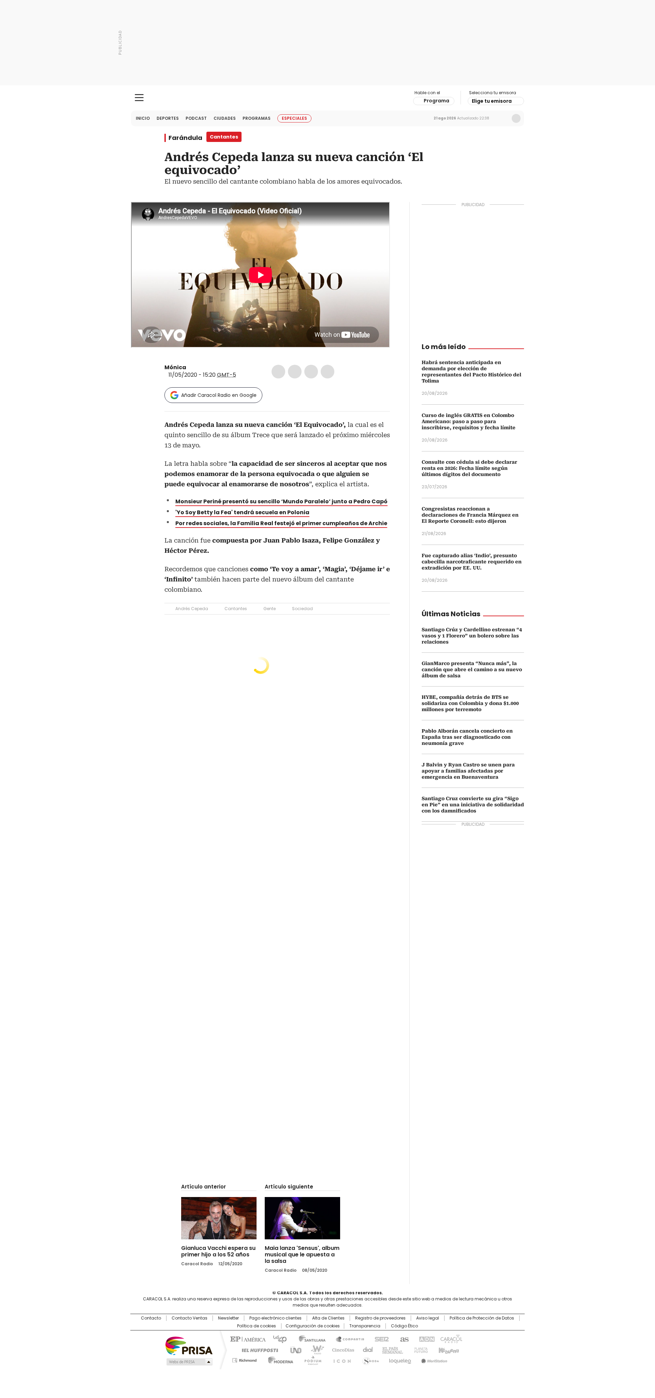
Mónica (175, 367)
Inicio (143, 118)
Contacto (151, 1318)
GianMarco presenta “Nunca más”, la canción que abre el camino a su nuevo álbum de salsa (472, 669)
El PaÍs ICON (340, 1359)
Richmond (244, 1359)
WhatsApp (327, 371)
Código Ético (404, 1326)
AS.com (403, 1338)
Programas (257, 118)
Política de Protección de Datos (482, 1318)
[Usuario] (516, 118)
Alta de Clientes (328, 1318)
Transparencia (364, 1326)
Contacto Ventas (189, 1318)
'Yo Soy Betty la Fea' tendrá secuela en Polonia (242, 512)
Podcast (196, 118)
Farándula (185, 138)
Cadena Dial (366, 1349)
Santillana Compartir (347, 1338)
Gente (269, 608)
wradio (314, 1349)
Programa (436, 100)
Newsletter (501, 118)
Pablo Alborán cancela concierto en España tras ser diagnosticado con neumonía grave (467, 737)
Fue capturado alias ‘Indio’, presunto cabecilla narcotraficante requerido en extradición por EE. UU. (472, 562)
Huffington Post (257, 1349)
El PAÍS (247, 1338)
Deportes (168, 118)
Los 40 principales (277, 1338)
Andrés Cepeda (191, 608)
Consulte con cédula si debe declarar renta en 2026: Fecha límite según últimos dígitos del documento (469, 468)
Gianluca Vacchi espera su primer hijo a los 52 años (218, 1251)
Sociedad (302, 608)
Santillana (309, 1338)
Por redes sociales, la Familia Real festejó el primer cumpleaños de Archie (281, 523)
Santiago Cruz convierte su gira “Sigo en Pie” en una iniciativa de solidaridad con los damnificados (473, 804)
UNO (293, 1349)
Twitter (295, 371)
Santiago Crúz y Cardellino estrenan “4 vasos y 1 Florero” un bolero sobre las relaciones (472, 636)
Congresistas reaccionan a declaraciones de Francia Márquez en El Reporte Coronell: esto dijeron (470, 515)
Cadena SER (380, 1338)
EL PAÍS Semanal (391, 1349)
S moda (369, 1359)
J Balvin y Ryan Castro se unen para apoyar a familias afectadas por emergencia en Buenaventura (468, 771)
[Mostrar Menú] (139, 97)
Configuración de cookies (313, 1326)
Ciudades (225, 118)
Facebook (278, 371)
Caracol (451, 1338)
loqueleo (399, 1359)
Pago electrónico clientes (275, 1318)
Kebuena (448, 1349)
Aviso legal (427, 1318)
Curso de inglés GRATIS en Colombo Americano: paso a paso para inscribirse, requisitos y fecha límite (468, 421)
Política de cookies (256, 1326)
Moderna (279, 1359)
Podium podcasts (310, 1359)
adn (425, 1338)
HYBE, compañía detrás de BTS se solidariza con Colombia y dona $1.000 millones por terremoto (470, 703)
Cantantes (235, 608)
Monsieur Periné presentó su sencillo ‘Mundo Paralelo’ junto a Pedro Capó (281, 501)
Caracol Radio (327, 98)
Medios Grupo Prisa (188, 1362)
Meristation (433, 1359)
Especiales (294, 118)
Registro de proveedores (380, 1318)
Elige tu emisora (492, 101)
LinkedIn (311, 371)
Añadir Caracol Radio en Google (219, 395)
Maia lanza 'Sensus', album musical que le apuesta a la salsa (302, 1254)
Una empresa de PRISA (189, 1345)
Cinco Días (340, 1349)
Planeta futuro (419, 1349)
